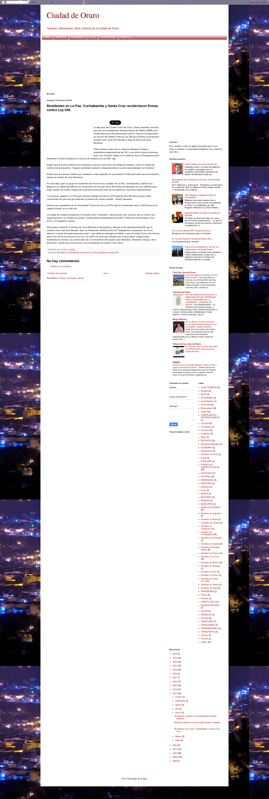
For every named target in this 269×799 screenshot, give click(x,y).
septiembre (180, 701)
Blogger (143, 778)
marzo (178, 712)
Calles (203, 411)
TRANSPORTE (208, 632)
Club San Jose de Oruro (184, 272)
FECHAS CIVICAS (209, 454)
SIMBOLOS (206, 614)
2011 (175, 749)
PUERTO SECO (208, 602)
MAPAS (204, 494)
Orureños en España (210, 544)
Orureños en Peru (209, 572)
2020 (175, 670)
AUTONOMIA (207, 398)
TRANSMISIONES (209, 628)
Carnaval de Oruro (181, 292)
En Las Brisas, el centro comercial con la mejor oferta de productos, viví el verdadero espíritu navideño (201, 324)
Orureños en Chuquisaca (206, 527)
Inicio (106, 273)
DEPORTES (206, 440)
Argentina (125, 37)
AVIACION (205, 404)
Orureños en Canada (210, 523)
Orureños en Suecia (210, 584)
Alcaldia (204, 391)
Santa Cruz (60, 37)
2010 (175, 753)
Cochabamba (77, 37)
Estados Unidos (108, 37)
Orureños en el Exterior (211, 538)
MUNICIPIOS (207, 504)
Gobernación (206, 473)
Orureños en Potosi (209, 575)
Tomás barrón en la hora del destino (201, 164)
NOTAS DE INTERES (211, 507)
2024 (175, 654)
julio (177, 709)
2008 (175, 761)
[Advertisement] (134, 66)
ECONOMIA (206, 447)
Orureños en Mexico (210, 562)
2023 (175, 658)
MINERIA (205, 500)
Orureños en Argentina (211, 513)
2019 (175, 673)
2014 (175, 689)
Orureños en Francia (210, 553)
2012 (175, 745)
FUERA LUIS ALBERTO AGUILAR (210, 466)
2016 (175, 681)
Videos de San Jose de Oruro (187, 344)
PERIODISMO (207, 591)
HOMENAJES (207, 480)
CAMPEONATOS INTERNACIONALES (210, 416)
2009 (175, 757)
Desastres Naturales (210, 444)
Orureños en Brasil (209, 519)
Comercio (205, 430)
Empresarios (206, 451)
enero (178, 740)
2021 (175, 666)
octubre (178, 697)
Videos (204, 642)
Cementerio (206, 427)
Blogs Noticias (180, 319)
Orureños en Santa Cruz (108, 253)
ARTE (203, 394)
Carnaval (205, 423)
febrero (178, 736)
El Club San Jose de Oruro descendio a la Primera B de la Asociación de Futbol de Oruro (201, 349)
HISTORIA (205, 476)
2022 (175, 662)
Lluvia (203, 490)
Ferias (203, 458)
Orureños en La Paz (88, 253)
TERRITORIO (207, 621)
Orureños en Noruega (210, 566)
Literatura (205, 487)
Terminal (204, 618)
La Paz (92, 37)
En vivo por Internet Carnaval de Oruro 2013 (192, 239)
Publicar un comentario (61, 266)
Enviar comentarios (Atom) (72, 278)
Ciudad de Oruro (73, 15)
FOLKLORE (206, 461)
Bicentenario (206, 408)
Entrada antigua (152, 273)
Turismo (204, 635)
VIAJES (204, 639)
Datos (203, 437)
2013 (175, 693)
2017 (175, 677)
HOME (47, 37)
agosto (178, 705)
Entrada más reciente (57, 273)
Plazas (204, 595)
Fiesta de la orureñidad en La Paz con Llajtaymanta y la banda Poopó (202, 248)
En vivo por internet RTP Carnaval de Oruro (191, 231)
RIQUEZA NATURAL (210, 605)
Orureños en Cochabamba (68, 253)
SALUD (204, 611)
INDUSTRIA (206, 483)
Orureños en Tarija (209, 588)
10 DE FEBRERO (209, 387)
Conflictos (205, 433)
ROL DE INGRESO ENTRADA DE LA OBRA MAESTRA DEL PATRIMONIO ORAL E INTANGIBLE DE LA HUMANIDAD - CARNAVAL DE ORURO (201, 300)
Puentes (204, 598)
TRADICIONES (208, 625)
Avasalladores (207, 401)
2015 (175, 685)
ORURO (176, 362)
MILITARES (206, 497)
